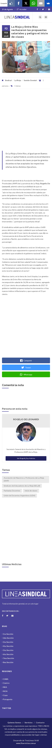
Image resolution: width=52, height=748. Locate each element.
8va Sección (8, 662)
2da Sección (8, 638)
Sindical (8, 80)
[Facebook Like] (11, 3)
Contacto (40, 722)
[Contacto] (49, 9)
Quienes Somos (14, 722)
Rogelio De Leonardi (26, 419)
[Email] (41, 3)
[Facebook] (38, 9)
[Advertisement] (26, 121)
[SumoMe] (48, 3)
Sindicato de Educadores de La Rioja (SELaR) (22, 486)
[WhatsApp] (33, 3)
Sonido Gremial (30, 80)
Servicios (29, 722)
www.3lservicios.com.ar (26, 743)
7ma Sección (8, 658)
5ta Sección (8, 650)
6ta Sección (8, 654)
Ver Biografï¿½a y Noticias (26, 458)
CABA (5, 679)
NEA (5, 687)
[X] (26, 3)
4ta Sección (8, 646)
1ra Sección (8, 634)
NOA (5, 691)
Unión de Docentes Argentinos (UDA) (19, 495)
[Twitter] (44, 9)
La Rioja (17, 80)
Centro (6, 683)
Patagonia (7, 699)
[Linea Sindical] (17, 17)
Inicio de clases (31, 490)
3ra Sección (8, 642)
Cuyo (5, 695)
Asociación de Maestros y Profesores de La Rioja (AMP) (24, 479)
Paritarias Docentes (12, 490)
